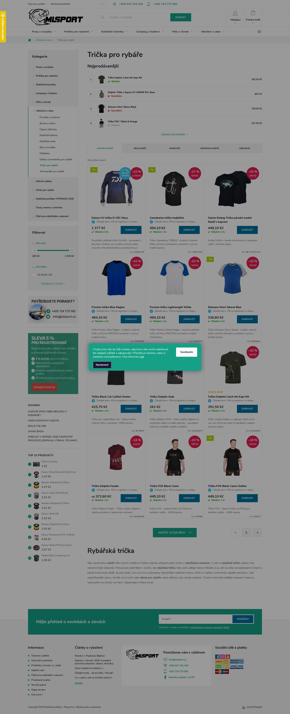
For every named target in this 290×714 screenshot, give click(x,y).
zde (142, 357)
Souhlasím (186, 352)
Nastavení (102, 365)
